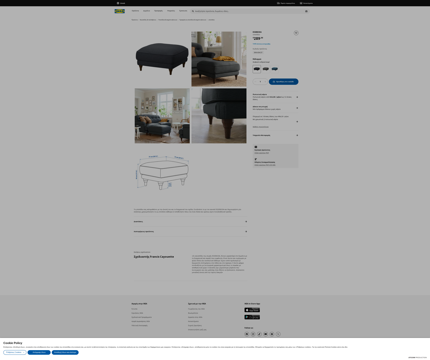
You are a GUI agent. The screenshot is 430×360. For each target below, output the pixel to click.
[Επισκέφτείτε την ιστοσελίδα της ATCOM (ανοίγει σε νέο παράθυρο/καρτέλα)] (417, 357)
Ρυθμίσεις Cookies (13, 352)
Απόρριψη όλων (39, 352)
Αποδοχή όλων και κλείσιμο (65, 352)
